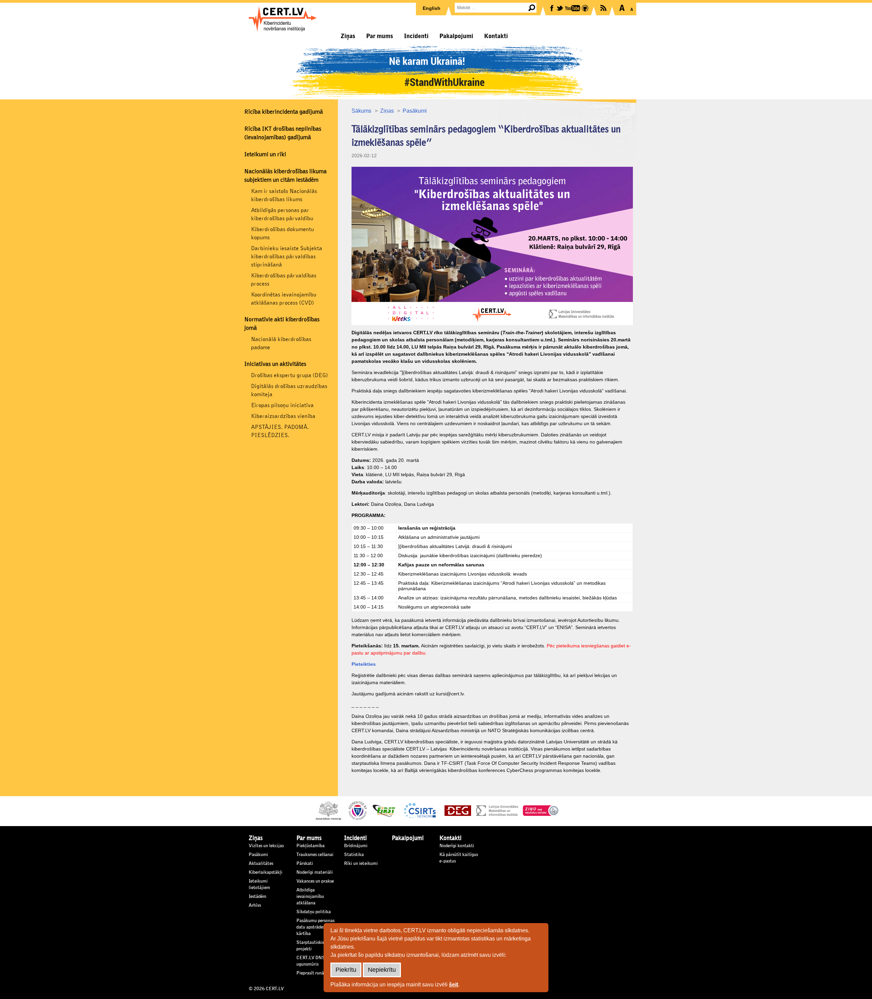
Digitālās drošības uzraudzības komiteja (289, 390)
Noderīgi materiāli (314, 872)
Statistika (354, 854)
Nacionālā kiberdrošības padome (281, 343)
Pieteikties (364, 664)
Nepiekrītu (382, 969)
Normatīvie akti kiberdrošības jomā (282, 324)
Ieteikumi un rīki (265, 154)
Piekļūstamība (310, 845)
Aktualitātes (261, 863)
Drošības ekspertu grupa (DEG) (289, 375)
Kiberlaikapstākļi (265, 872)
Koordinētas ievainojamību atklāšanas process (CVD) (283, 299)
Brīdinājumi (356, 845)
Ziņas (348, 36)
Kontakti (496, 36)
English (431, 8)
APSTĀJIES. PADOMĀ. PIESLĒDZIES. (280, 431)
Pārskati (304, 863)
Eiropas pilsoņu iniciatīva (282, 405)
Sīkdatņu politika (313, 911)
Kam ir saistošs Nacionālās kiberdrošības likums (284, 195)
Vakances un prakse (315, 881)
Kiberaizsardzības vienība (283, 416)
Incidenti (416, 36)
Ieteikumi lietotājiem (259, 884)
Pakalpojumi (456, 36)
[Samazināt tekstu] (631, 8)
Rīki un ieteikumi (361, 863)
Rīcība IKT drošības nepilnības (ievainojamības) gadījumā (282, 133)
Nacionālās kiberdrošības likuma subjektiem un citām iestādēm (285, 175)
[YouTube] (573, 8)
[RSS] (604, 7)
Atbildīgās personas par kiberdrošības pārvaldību (282, 214)
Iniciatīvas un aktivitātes (275, 364)
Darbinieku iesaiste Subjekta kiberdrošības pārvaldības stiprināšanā (286, 256)
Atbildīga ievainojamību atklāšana (310, 896)
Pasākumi (415, 111)
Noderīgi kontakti (456, 845)
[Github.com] (585, 8)
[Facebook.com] (552, 8)
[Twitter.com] (560, 8)
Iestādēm (257, 896)
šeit (453, 984)
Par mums (379, 36)
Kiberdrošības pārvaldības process (283, 280)
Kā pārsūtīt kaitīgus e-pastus (458, 858)
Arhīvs (255, 905)
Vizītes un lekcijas (266, 845)
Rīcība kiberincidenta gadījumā (283, 112)
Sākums (361, 111)
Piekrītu (346, 969)
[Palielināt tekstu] (621, 8)
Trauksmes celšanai (314, 854)
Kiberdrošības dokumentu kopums (282, 233)
